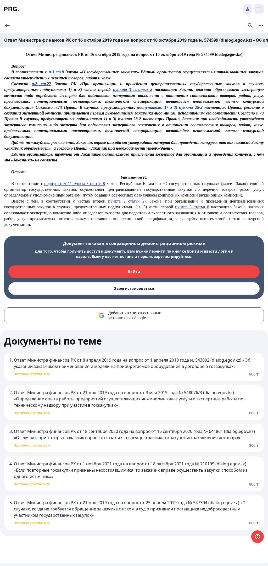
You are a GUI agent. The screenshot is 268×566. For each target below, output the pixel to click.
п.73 (58, 107)
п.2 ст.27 (41, 83)
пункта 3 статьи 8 (132, 89)
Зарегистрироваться (134, 288)
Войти (134, 271)
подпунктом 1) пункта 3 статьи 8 (74, 183)
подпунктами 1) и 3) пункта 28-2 (170, 107)
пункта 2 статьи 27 (127, 201)
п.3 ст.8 (56, 72)
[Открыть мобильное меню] (259, 9)
